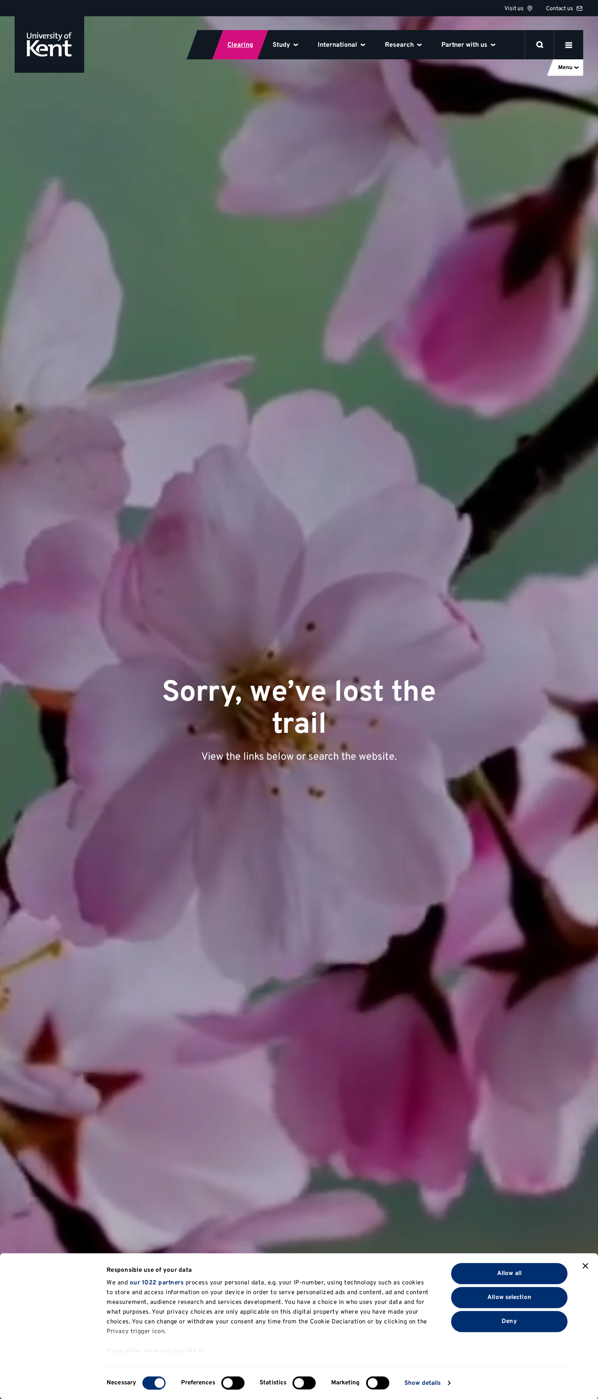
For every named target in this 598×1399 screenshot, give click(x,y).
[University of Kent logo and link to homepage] (49, 44)
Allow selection (509, 1297)
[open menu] (568, 44)
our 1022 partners (157, 1283)
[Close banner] (585, 1266)
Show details (422, 1383)
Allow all (509, 1273)
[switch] (232, 1382)
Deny (509, 1321)
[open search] (539, 44)
